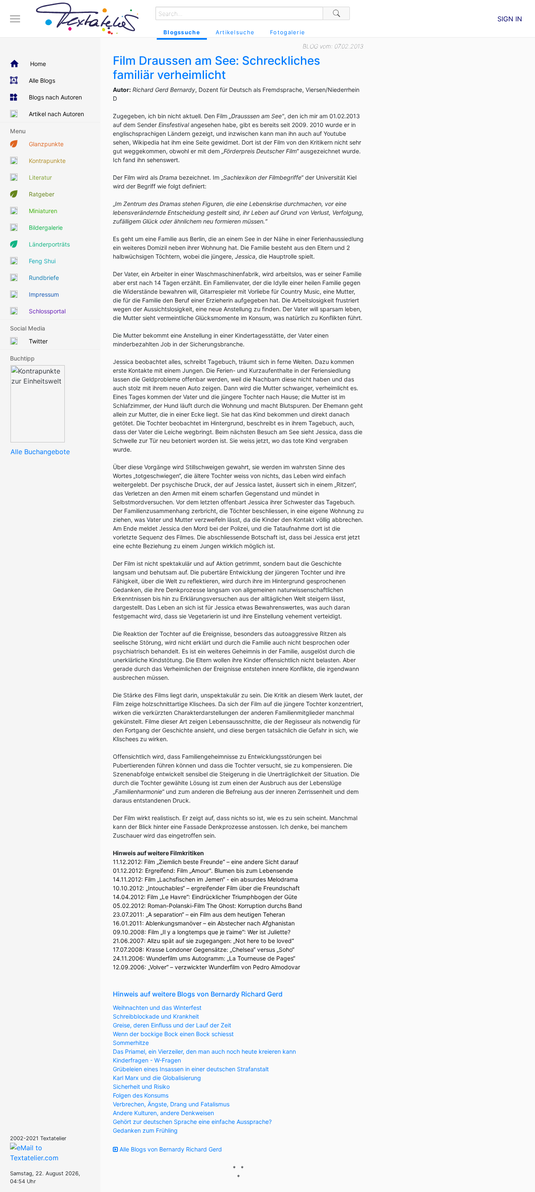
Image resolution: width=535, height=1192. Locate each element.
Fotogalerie (287, 32)
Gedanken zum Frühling (145, 1130)
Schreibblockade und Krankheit (156, 1016)
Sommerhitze (131, 1042)
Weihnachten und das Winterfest (157, 1007)
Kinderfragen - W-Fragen (147, 1060)
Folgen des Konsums (140, 1095)
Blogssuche (181, 32)
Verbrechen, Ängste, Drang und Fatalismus (171, 1104)
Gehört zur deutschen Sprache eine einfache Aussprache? (192, 1121)
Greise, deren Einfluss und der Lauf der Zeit (172, 1025)
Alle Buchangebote (40, 451)
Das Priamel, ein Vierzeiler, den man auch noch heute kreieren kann (204, 1051)
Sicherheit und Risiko (141, 1086)
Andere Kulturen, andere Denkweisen (163, 1112)
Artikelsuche (235, 32)
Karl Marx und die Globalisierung (157, 1077)
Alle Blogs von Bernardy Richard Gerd (170, 1149)
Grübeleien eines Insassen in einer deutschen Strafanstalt (191, 1069)
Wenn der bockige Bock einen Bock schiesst (173, 1033)
